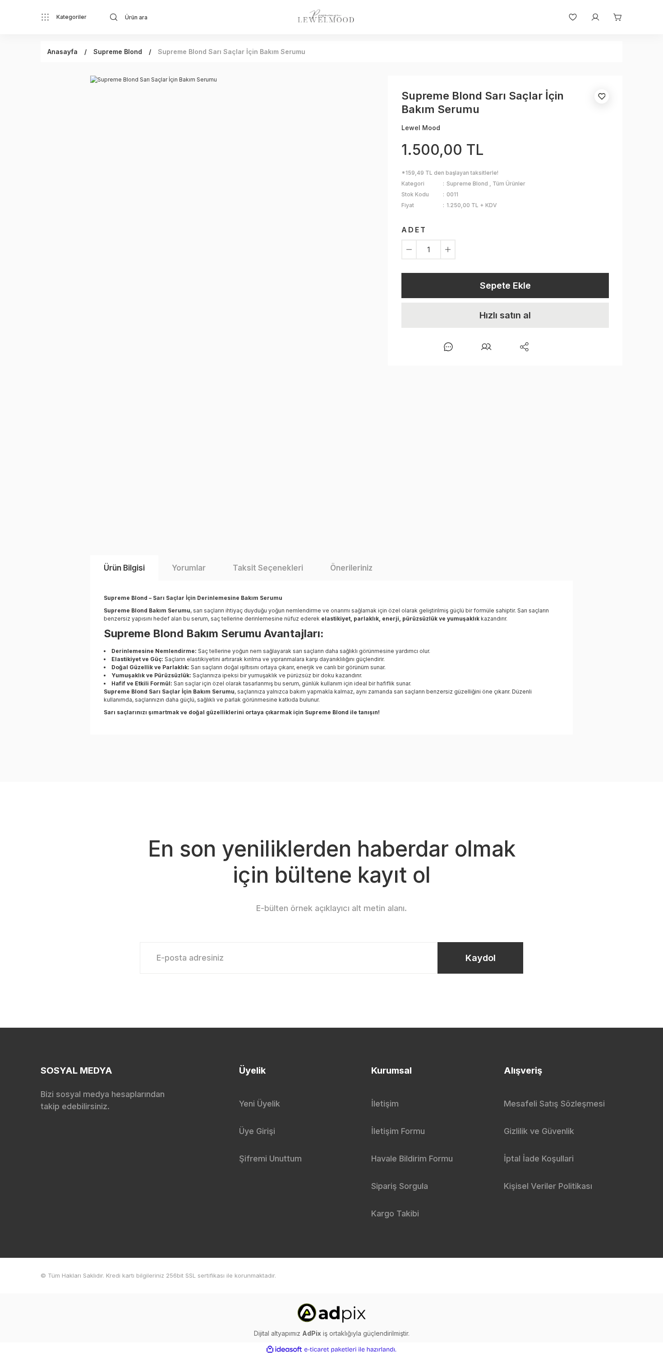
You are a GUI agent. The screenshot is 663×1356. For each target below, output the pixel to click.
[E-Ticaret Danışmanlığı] (331, 1312)
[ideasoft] (284, 1349)
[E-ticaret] (330, 1349)
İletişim (385, 1103)
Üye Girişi (257, 1131)
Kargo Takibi (395, 1213)
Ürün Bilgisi (124, 567)
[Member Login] (591, 17)
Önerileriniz (351, 567)
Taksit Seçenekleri (268, 567)
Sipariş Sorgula (399, 1186)
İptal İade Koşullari (539, 1158)
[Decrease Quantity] (409, 249)
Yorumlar (189, 567)
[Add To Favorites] (601, 96)
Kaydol (480, 957)
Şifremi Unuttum (270, 1158)
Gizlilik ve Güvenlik (539, 1131)
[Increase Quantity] (448, 249)
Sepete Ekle (505, 285)
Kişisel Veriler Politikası (548, 1186)
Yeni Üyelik (259, 1103)
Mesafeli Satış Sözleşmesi (554, 1103)
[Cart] (613, 17)
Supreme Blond (467, 183)
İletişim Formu (398, 1131)
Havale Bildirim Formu (412, 1158)
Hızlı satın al (505, 315)
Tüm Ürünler (509, 183)
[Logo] (326, 17)
